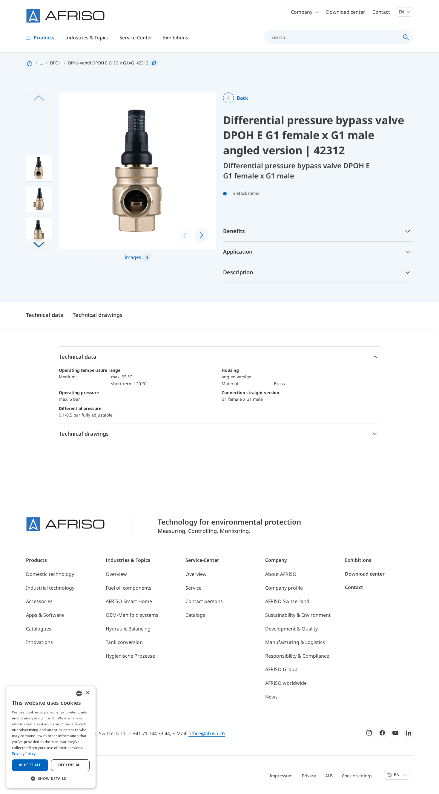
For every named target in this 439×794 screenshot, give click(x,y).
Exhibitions (175, 37)
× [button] (87, 693)
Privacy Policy (24, 753)
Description (238, 272)
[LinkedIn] (408, 732)
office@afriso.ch (206, 733)
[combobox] (79, 693)
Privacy (309, 775)
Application (237, 251)
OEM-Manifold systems (132, 615)
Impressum (281, 775)
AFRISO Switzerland (287, 601)
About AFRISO (281, 574)
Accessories (39, 601)
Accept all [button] (30, 764)
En (402, 12)
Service (193, 588)
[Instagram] (369, 732)
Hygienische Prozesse (130, 656)
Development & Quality (291, 628)
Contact (381, 12)
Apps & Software (45, 615)
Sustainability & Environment (298, 615)
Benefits (234, 231)
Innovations (39, 642)
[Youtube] (395, 732)
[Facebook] (382, 732)
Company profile (284, 588)
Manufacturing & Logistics (295, 642)
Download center (345, 12)
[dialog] (51, 737)
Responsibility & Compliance (297, 656)
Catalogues (38, 628)
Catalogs (195, 615)
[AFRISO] (65, 15)
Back (242, 98)
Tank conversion (124, 642)
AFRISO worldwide (286, 683)
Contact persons (204, 601)
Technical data (45, 314)
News (271, 696)
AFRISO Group (281, 669)
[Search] (406, 37)
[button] (39, 244)
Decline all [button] (70, 764)
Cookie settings (357, 775)
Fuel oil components (128, 588)
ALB (329, 775)
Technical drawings (97, 314)
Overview (116, 574)
